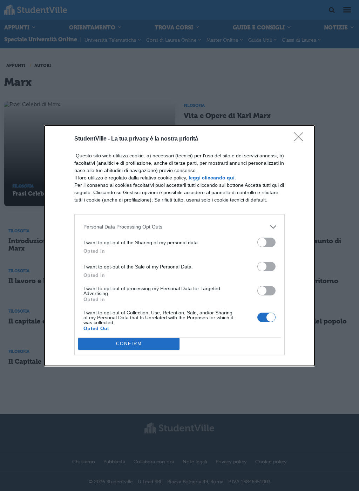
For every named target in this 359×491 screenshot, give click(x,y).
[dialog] (179, 245)
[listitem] (179, 227)
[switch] (266, 242)
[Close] (300, 139)
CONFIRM (129, 343)
